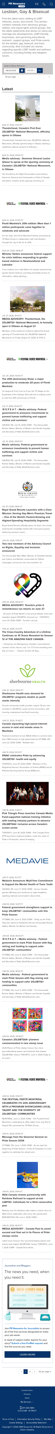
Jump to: (14, 66)
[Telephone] (44, 4)
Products (27, 1394)
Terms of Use (8, 1419)
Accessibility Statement (36, 1422)
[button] (22, 70)
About (27, 1398)
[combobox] (31, 70)
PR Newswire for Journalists (24, 1328)
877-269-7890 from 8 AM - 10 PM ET (27, 1409)
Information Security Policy (28, 1419)
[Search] (51, 4)
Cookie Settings (16, 1422)
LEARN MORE (27, 1354)
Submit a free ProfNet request (27, 1343)
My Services (26, 1401)
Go (39, 70)
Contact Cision (27, 1390)
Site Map (47, 1419)
